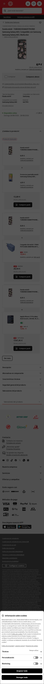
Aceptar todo (22, 671)
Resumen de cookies (32, 646)
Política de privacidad (8, 646)
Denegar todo (22, 677)
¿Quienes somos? (20, 646)
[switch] (35, 657)
